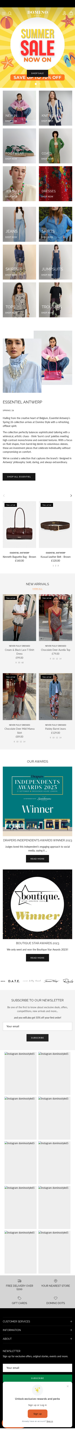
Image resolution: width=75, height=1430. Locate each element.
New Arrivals (37, 584)
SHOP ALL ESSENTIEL (19, 476)
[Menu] (4, 13)
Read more (37, 858)
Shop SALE (37, 73)
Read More (37, 957)
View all (37, 589)
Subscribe (37, 1037)
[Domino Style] (37, 13)
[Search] (11, 13)
